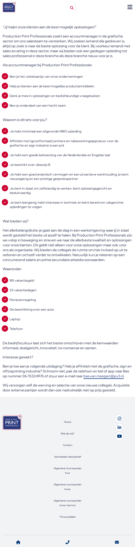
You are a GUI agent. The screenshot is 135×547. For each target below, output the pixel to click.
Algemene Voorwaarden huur (68, 470)
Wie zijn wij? (67, 433)
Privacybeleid (67, 516)
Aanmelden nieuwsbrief (67, 456)
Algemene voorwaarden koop (67, 487)
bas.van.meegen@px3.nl (103, 376)
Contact (67, 445)
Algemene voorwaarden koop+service (67, 503)
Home (67, 422)
